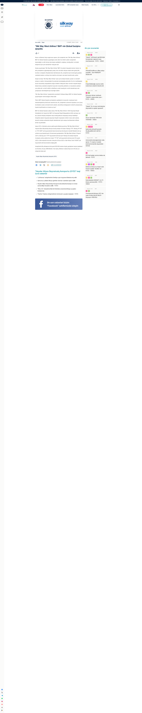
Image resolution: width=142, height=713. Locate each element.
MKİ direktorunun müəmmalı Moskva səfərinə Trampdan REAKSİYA (51, 1)
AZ (2, 4)
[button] (99, 5)
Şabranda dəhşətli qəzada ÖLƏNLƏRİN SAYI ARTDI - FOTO (93, 131)
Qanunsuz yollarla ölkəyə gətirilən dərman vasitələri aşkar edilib (56, 180)
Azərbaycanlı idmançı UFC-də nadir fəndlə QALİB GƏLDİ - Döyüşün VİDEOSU (94, 195)
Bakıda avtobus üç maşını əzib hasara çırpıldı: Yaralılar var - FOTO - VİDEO (95, 168)
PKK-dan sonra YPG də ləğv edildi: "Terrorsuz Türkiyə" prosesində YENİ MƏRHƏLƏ (90, 1)
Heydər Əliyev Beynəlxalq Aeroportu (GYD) (46, 156)
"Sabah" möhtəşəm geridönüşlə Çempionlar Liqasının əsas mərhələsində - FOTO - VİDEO (95, 59)
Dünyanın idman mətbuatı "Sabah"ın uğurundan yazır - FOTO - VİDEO (94, 97)
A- (74, 53)
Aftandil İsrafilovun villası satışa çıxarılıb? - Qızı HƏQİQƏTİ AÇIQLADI (95, 72)
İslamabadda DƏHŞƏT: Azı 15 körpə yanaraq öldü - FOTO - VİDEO (94, 182)
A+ (78, 53)
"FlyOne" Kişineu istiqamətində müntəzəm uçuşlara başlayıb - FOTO (57, 194)
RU (2, 8)
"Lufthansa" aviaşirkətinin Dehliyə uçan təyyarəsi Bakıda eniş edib (57, 177)
